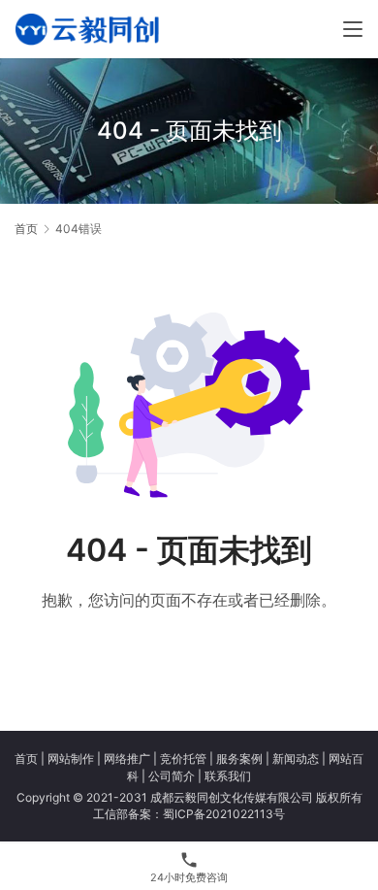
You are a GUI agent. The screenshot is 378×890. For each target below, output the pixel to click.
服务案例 (239, 758)
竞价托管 (183, 758)
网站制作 (70, 758)
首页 (26, 228)
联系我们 (228, 776)
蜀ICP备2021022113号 (224, 814)
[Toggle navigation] (352, 29)
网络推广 (127, 758)
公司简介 (171, 776)
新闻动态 (295, 758)
